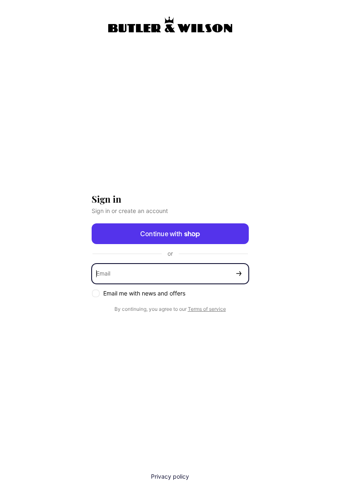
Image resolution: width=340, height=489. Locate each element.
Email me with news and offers (144, 293)
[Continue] (239, 273)
